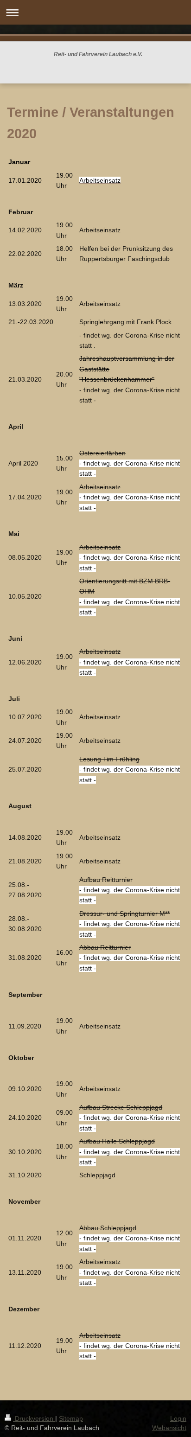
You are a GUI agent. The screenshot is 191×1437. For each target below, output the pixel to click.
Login (178, 1418)
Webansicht (169, 1427)
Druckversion (34, 1418)
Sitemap (71, 1418)
